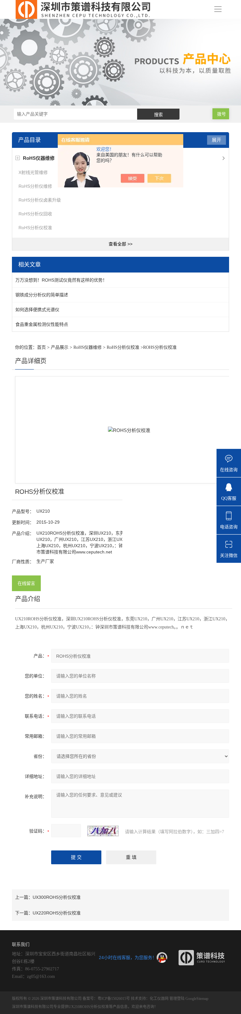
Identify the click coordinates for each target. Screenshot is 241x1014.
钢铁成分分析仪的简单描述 (41, 294)
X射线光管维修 (33, 172)
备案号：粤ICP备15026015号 (106, 998)
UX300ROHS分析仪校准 (57, 897)
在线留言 (26, 583)
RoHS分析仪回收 (35, 213)
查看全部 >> (120, 243)
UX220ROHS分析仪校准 (57, 912)
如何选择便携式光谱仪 (37, 309)
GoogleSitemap (196, 998)
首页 (41, 347)
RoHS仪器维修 (87, 347)
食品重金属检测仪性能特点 (41, 324)
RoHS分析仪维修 (35, 186)
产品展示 (59, 347)
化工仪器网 (159, 998)
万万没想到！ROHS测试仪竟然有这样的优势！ (61, 280)
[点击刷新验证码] (103, 831)
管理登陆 (177, 998)
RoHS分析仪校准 (35, 227)
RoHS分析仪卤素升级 (40, 199)
